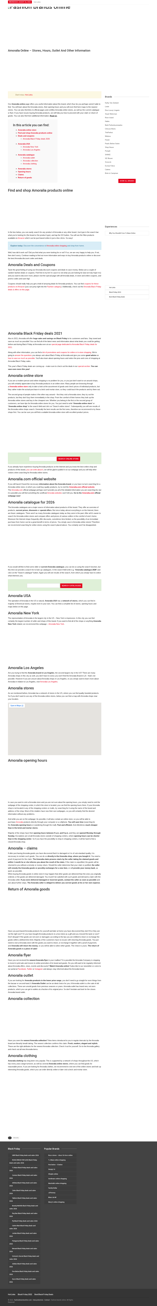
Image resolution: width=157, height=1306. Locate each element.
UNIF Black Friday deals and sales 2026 (25, 1155)
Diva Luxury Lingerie (112, 110)
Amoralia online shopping (57, 246)
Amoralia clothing (30, 164)
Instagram (39, 969)
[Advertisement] (78, 28)
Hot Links (37, 2)
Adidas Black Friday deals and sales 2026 (23, 1265)
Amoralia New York (30, 147)
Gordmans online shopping (57, 1179)
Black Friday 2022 (115, 292)
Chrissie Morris (110, 129)
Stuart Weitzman (111, 114)
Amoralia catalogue (26, 155)
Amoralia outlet (29, 158)
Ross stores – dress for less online (60, 1155)
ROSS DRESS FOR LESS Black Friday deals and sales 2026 (23, 1161)
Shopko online (53, 1174)
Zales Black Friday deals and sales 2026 (22, 1192)
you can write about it (34, 470)
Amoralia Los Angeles (31, 150)
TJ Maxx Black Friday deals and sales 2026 (23, 1169)
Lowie (107, 106)
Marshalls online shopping (57, 1183)
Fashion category (54, 287)
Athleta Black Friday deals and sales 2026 (23, 1184)
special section (84, 366)
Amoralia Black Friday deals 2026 (36, 139)
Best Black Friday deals (117, 297)
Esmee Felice (110, 166)
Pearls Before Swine (112, 144)
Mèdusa (108, 136)
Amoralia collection (30, 161)
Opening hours (24, 172)
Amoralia (19, 822)
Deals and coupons (26, 136)
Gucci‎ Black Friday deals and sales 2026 (22, 1280)
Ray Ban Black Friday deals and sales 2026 (23, 1215)
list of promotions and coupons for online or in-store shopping (67, 352)
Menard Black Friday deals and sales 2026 (23, 1250)
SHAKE (108, 155)
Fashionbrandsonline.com (23, 1300)
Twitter (29, 969)
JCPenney (51, 1193)
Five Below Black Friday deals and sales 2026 (24, 1273)
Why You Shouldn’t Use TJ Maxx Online (122, 233)
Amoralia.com (17, 490)
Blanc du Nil (52, 1197)
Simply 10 (51, 1169)
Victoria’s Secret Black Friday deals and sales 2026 (24, 1257)
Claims (21, 175)
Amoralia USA (24, 144)
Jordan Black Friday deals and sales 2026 (23, 1234)
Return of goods (25, 177)
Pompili (107, 151)
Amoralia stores (25, 169)
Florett (107, 140)
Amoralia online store (27, 130)
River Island (109, 118)
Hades (107, 121)
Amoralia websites (54, 493)
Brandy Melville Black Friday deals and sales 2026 (23, 1207)
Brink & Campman (111, 173)
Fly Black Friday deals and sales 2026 (25, 1221)
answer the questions (23, 355)
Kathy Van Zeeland (111, 103)
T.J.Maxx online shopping (56, 1160)
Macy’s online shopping (56, 1202)
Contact (47, 1300)
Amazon (21, 238)
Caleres (107, 169)
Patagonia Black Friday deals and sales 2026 (24, 1242)
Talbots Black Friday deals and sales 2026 (23, 1199)
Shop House (109, 147)
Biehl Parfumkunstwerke (113, 125)
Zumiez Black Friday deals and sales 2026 (23, 1176)
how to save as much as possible (21, 358)
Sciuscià (108, 162)
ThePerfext (109, 132)
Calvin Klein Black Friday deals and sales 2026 (22, 1227)
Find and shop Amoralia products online (35, 133)
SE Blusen (109, 158)
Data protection (38, 1300)
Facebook (22, 969)
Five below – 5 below (55, 1165)
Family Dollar (52, 1188)
